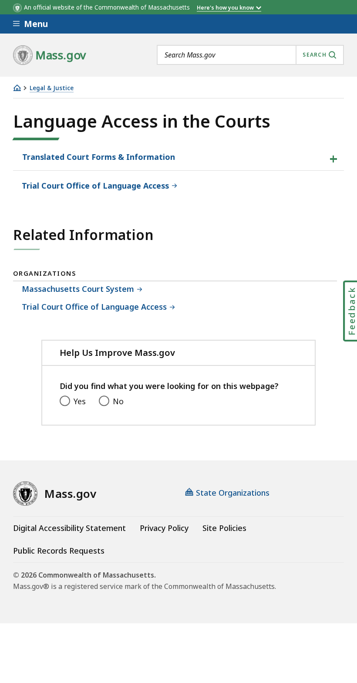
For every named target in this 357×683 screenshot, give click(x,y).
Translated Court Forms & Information (98, 157)
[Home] (17, 88)
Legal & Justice (52, 88)
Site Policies (224, 528)
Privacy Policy (164, 528)
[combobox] (250, 55)
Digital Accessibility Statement (69, 528)
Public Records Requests (58, 550)
